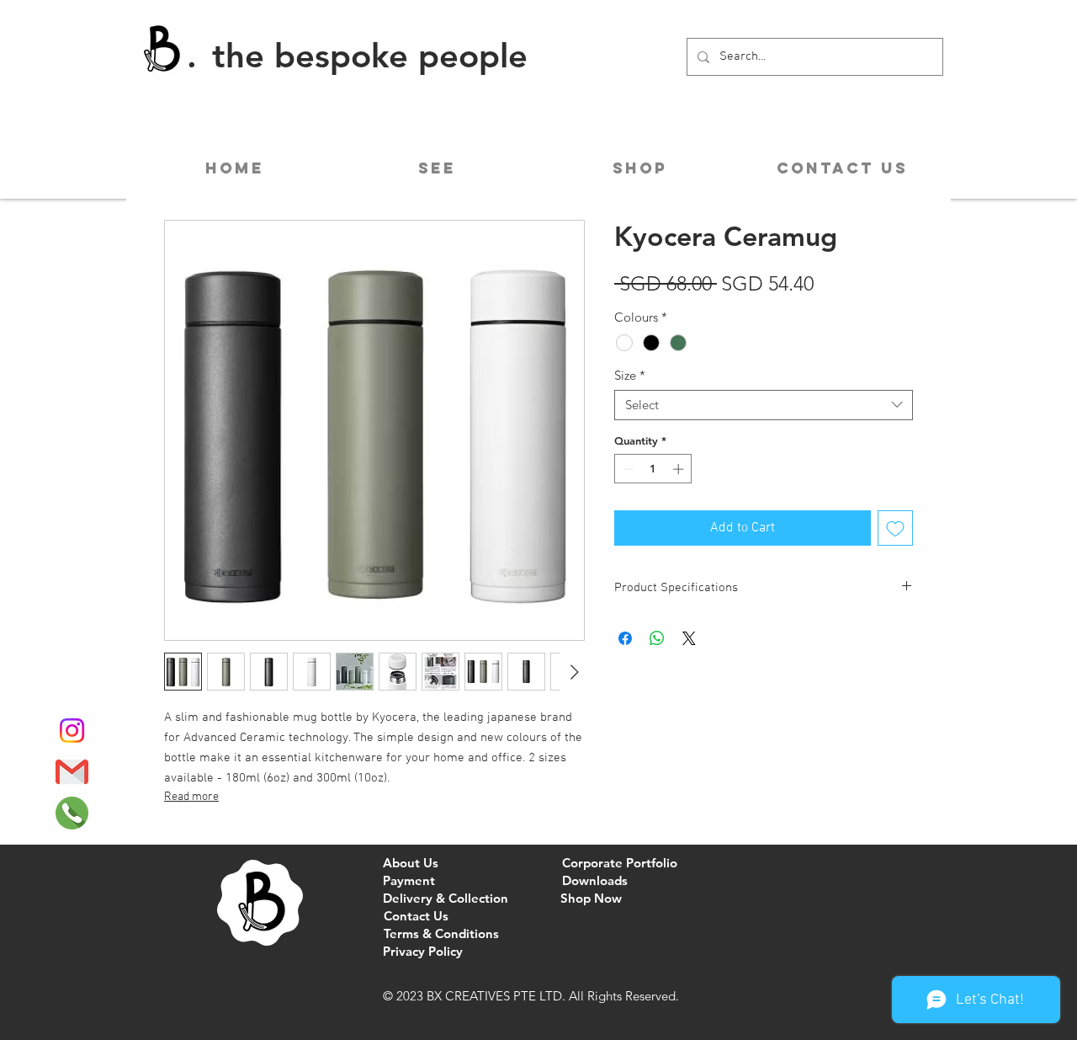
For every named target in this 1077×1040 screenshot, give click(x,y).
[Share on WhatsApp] (657, 638)
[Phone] (72, 813)
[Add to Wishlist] (895, 528)
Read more (191, 797)
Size (629, 375)
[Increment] (680, 469)
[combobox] (763, 405)
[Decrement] (627, 469)
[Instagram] (72, 730)
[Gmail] (72, 771)
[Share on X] (689, 638)
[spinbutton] (653, 469)
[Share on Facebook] (625, 638)
